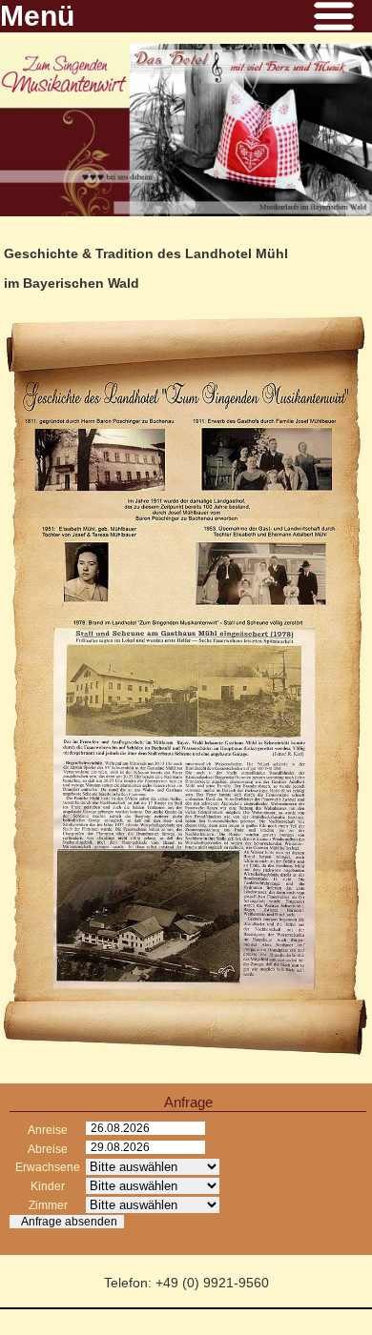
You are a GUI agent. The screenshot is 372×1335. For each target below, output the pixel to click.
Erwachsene (47, 1167)
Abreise (48, 1149)
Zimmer (48, 1205)
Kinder (48, 1186)
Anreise (48, 1130)
